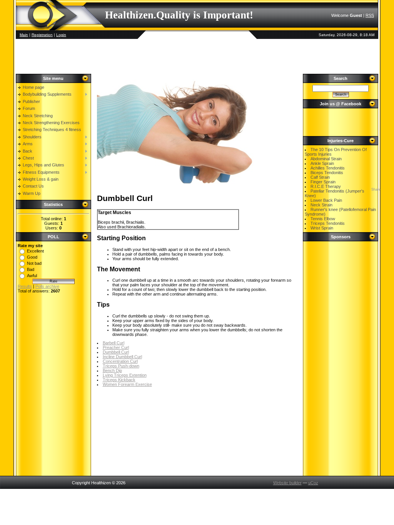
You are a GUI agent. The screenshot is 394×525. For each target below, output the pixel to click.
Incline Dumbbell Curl (122, 356)
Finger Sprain (323, 181)
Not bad (34, 263)
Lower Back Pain (326, 200)
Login (61, 35)
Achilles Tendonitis (328, 168)
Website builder (287, 482)
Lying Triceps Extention (125, 375)
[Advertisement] (197, 56)
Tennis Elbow (323, 218)
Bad (30, 269)
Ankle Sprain (322, 163)
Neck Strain (321, 205)
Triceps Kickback (119, 379)
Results (25, 286)
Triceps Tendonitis (328, 223)
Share (376, 189)
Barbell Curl (113, 343)
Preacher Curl (116, 347)
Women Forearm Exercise (127, 384)
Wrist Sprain (322, 228)
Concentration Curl (120, 361)
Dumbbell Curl (116, 352)
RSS (370, 15)
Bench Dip (112, 370)
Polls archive (47, 286)
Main (24, 35)
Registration (42, 35)
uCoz (313, 482)
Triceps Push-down (121, 366)
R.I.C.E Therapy (326, 186)
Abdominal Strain (326, 158)
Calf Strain (320, 177)
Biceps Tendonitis (327, 172)
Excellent (35, 251)
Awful (32, 275)
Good (32, 257)
